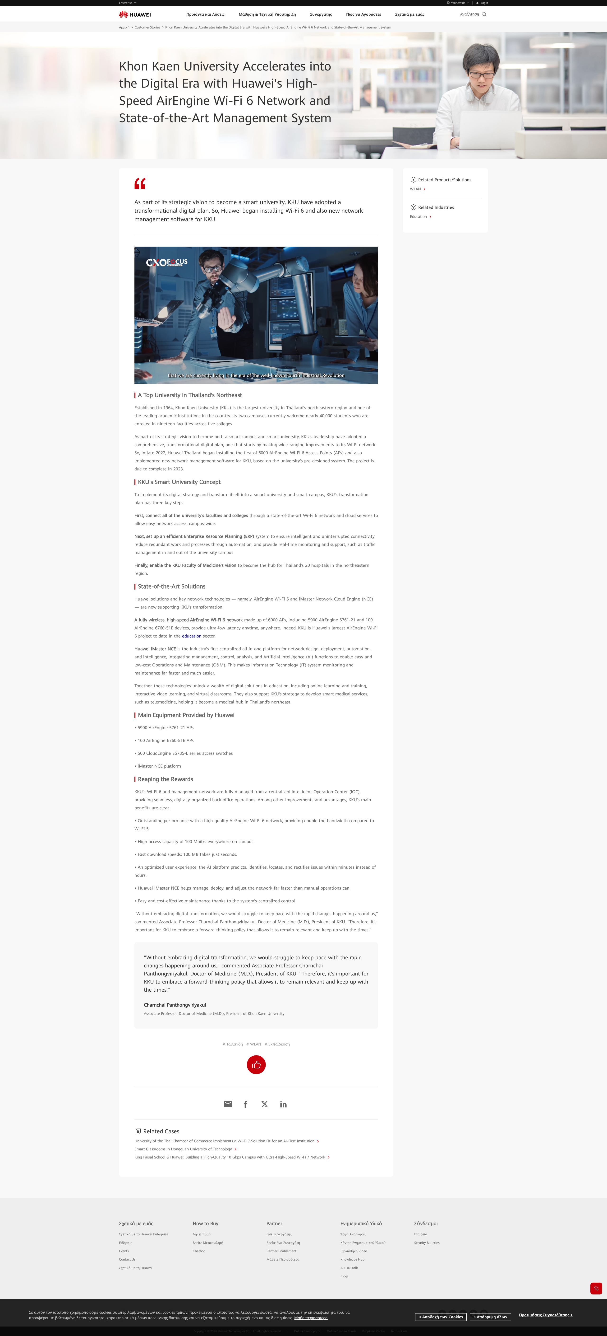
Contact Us (127, 1259)
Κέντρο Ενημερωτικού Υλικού (363, 1243)
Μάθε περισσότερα (311, 1318)
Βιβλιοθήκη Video (353, 1251)
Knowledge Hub (352, 1259)
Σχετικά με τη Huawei (135, 1268)
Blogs (344, 1276)
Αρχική (124, 27)
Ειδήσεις (125, 1243)
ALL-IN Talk (349, 1268)
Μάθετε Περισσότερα (283, 1259)
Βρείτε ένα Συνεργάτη (283, 1243)
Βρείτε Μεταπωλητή (208, 1243)
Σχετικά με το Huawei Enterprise (143, 1234)
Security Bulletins (427, 1243)
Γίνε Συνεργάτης (279, 1234)
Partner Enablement (281, 1251)
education (192, 635)
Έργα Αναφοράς (353, 1234)
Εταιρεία (420, 1234)
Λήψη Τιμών (202, 1234)
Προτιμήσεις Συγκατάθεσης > (546, 1315)
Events (124, 1251)
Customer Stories (147, 27)
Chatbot (199, 1251)
